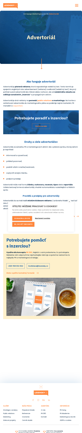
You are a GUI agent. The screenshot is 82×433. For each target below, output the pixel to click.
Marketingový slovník (40, 14)
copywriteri (18, 106)
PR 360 (29, 252)
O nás (43, 410)
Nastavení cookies (42, 218)
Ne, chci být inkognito (23, 224)
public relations (44, 100)
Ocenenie (25, 417)
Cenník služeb (27, 420)
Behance (43, 400)
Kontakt (44, 417)
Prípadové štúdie (28, 410)
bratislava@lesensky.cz (38, 266)
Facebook (33, 400)
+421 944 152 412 (15, 266)
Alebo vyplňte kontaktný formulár (20, 273)
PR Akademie (65, 413)
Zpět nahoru (41, 386)
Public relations (8, 413)
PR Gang (63, 410)
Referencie (26, 413)
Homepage (27, 14)
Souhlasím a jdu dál (22, 218)
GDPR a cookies (65, 420)
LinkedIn (49, 400)
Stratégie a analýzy (10, 410)
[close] (69, 201)
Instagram (38, 400)
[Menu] (77, 5)
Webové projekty (9, 420)
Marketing (7, 417)
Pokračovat (41, 64)
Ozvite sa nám (41, 126)
